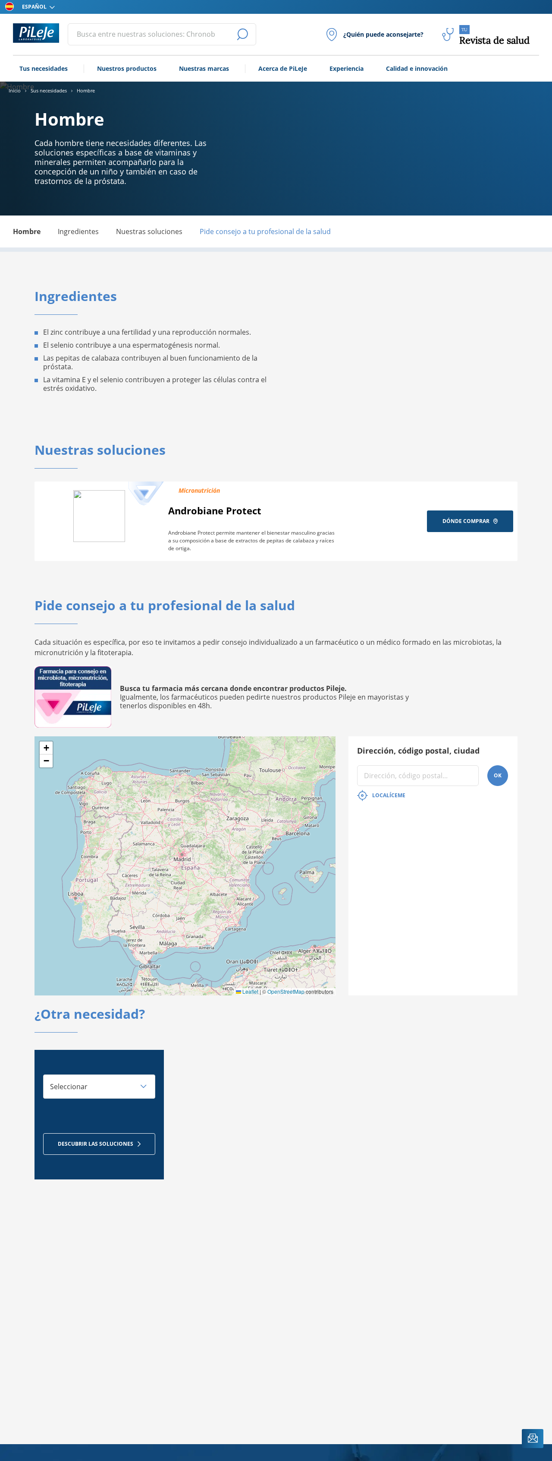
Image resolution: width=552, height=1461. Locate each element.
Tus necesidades (43, 68)
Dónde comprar (465, 521)
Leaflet (249, 991)
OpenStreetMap (285, 991)
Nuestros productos (127, 68)
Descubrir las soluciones (95, 1143)
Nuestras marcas (204, 68)
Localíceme (388, 795)
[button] (46, 748)
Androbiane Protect (214, 510)
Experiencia (346, 68)
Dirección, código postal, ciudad (418, 750)
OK (498, 775)
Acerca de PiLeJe (282, 68)
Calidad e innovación (417, 68)
